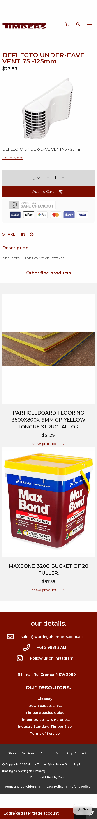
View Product (44, 444)
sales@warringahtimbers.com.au (52, 637)
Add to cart (43, 192)
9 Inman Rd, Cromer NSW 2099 (47, 675)
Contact (80, 753)
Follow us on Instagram (51, 658)
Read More (12, 158)
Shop (12, 753)
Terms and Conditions (20, 786)
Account (62, 753)
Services (28, 753)
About (45, 753)
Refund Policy (79, 786)
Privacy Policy (53, 786)
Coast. (62, 777)
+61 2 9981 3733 (51, 647)
